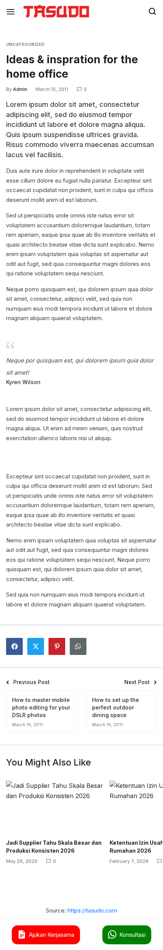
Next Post (137, 682)
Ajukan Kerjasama (51, 934)
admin (20, 89)
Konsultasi (132, 934)
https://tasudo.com (92, 910)
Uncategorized (25, 44)
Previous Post (31, 682)
